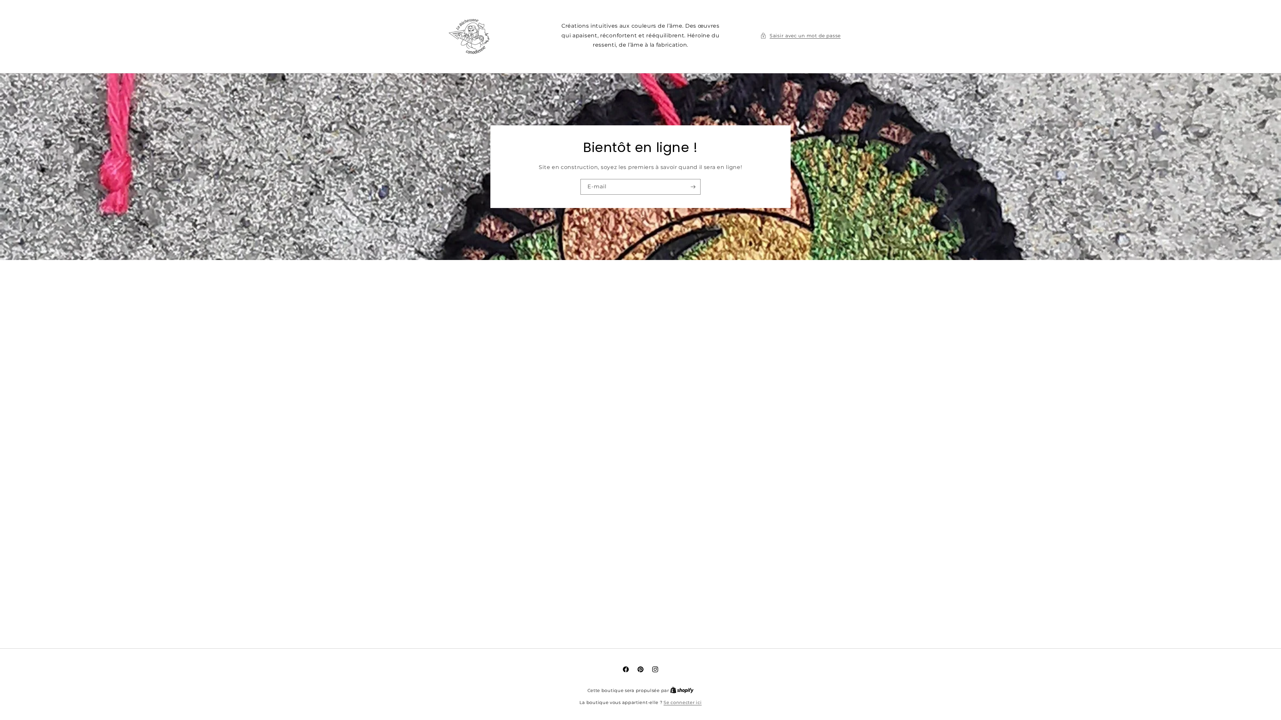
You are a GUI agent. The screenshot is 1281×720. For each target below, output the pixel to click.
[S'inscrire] (693, 187)
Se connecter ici (683, 702)
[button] (800, 36)
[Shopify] (682, 690)
